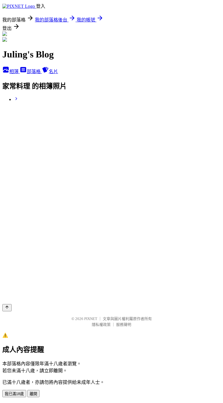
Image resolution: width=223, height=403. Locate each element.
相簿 (14, 71)
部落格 (34, 71)
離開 (33, 394)
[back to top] (7, 307)
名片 (53, 71)
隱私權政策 (101, 324)
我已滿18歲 (14, 394)
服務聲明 (123, 324)
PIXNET (90, 319)
